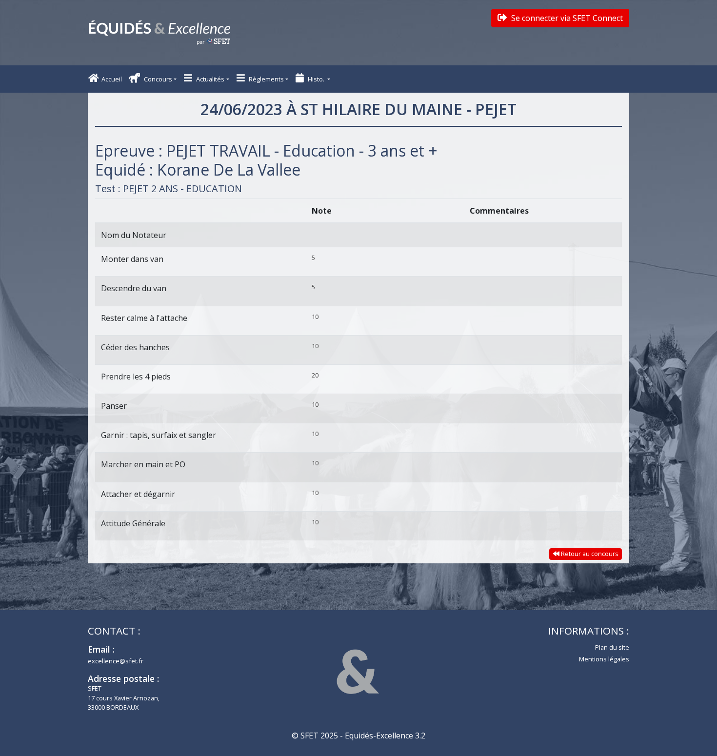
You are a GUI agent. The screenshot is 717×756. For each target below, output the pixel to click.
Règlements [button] (265, 79)
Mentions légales (604, 659)
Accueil (111, 79)
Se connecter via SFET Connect (566, 18)
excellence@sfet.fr (115, 661)
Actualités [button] (209, 79)
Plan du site (612, 647)
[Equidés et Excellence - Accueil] (159, 32)
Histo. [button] (316, 79)
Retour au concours (588, 553)
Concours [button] (157, 79)
